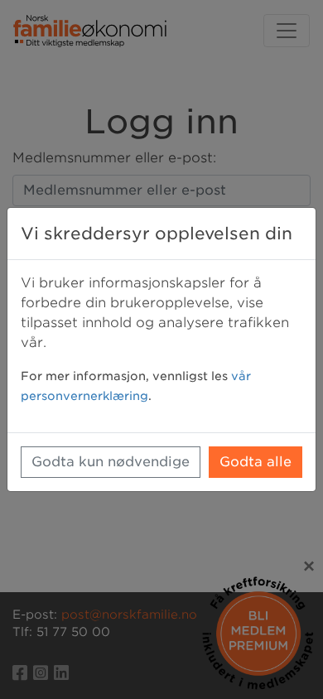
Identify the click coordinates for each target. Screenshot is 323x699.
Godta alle (255, 462)
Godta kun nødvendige (110, 462)
